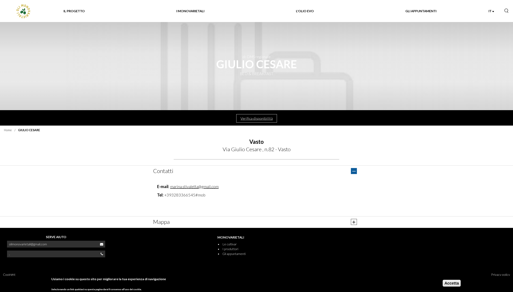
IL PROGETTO (74, 11)
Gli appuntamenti (234, 254)
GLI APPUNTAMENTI (420, 11)
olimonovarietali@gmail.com (28, 244)
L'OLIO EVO (305, 11)
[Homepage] (23, 11)
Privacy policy (500, 274)
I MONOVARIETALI (190, 11)
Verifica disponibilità (256, 118)
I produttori (230, 249)
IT (490, 11)
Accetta (451, 283)
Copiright (9, 274)
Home (8, 130)
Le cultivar (229, 244)
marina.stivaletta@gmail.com (194, 186)
